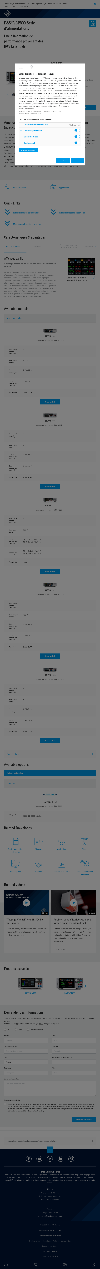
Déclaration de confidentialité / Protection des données (40, 111)
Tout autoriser (63, 161)
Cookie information (26, 109)
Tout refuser (77, 161)
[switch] (77, 130)
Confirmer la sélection (28, 150)
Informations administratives (30, 114)
